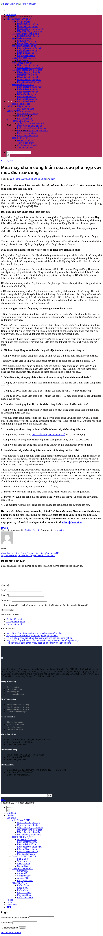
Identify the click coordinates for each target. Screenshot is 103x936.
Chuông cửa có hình (27, 145)
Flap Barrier (22, 41)
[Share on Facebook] (1, 528)
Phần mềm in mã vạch (27, 135)
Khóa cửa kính (24, 48)
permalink (59, 530)
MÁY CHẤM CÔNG (21, 63)
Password (6, 923)
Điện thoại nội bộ (25, 140)
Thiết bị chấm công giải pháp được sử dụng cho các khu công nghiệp (39, 638)
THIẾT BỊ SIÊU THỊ (21, 104)
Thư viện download (14, 729)
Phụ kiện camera (25, 880)
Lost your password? (11, 932)
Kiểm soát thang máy (27, 99)
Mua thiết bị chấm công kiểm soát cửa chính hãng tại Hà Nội (31, 553)
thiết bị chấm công (72, 522)
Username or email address (15, 918)
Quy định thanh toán (15, 724)
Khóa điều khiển (25, 53)
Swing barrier (23, 38)
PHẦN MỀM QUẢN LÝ (23, 121)
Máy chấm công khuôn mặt (30, 29)
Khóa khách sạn (25, 55)
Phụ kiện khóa (24, 895)
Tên (3, 590)
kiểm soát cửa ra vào (27, 94)
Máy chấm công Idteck (27, 77)
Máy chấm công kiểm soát (29, 31)
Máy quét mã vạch (25, 109)
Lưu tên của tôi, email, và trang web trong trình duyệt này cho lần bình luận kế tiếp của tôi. (46, 605)
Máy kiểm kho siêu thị (27, 113)
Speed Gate (23, 43)
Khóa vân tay (23, 60)
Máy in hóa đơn (24, 111)
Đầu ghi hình (23, 31)
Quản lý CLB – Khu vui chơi (30, 123)
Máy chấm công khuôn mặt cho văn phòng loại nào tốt (32, 635)
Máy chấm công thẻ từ (27, 26)
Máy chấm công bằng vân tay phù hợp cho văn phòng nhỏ (34, 633)
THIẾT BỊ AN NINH (21, 138)
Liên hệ (10, 815)
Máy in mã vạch (24, 106)
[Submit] (8, 155)
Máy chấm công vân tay (28, 65)
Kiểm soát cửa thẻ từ (27, 89)
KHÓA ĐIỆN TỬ (19, 46)
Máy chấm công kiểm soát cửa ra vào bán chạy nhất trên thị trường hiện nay (42, 640)
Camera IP (22, 26)
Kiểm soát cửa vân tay (27, 92)
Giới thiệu (11, 14)
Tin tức (9, 101)
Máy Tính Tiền (24, 116)
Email (4, 595)
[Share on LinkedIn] (7, 528)
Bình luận (6, 585)
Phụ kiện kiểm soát (26, 101)
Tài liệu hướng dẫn (15, 622)
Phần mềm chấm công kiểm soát (32, 131)
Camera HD (23, 24)
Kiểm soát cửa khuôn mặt (29, 87)
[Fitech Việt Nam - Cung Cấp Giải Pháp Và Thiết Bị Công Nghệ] (18, 4)
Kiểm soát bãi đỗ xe (26, 96)
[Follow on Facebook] (1, 800)
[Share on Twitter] (3, 528)
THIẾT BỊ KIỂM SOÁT (22, 84)
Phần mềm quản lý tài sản (29, 126)
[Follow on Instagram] (3, 800)
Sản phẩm (11, 818)
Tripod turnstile (24, 36)
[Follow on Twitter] (5, 800)
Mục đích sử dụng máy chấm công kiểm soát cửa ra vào (28, 555)
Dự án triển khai (14, 619)
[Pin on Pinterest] (5, 528)
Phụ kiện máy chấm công (29, 82)
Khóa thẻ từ (22, 58)
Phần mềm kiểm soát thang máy (32, 128)
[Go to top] (34, 803)
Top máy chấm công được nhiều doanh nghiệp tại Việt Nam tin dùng (38, 643)
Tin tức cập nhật (7, 161)
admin (52, 179)
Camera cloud (24, 21)
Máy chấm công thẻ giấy (28, 72)
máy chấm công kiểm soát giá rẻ (48, 434)
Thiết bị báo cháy (25, 143)
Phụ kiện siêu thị (25, 118)
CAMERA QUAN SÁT (22, 19)
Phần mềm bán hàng (27, 133)
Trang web (6, 600)
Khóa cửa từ (23, 50)
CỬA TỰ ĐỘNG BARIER (24, 33)
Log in (22, 928)
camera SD (22, 28)
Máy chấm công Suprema (29, 79)
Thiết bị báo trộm (25, 148)
